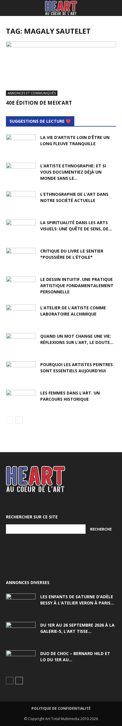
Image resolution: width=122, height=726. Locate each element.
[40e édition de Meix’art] (61, 68)
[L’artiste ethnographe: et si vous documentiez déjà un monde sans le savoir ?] (21, 173)
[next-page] (19, 420)
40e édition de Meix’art (39, 102)
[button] (10, 8)
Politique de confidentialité (61, 708)
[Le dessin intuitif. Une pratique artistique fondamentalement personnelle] (21, 286)
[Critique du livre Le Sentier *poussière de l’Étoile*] (21, 258)
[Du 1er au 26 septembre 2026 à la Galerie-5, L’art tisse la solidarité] (21, 632)
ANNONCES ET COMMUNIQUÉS (32, 93)
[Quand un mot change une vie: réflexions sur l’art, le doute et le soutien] (21, 343)
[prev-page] (9, 420)
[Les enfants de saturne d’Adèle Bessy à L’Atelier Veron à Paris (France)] (21, 604)
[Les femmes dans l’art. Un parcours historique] (21, 400)
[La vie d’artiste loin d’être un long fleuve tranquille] (21, 144)
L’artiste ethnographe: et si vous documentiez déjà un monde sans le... (73, 172)
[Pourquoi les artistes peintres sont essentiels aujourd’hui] (21, 371)
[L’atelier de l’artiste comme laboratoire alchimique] (21, 315)
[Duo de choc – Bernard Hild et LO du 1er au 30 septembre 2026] (21, 660)
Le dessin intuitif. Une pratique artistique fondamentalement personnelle (76, 286)
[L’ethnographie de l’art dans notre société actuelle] (21, 201)
